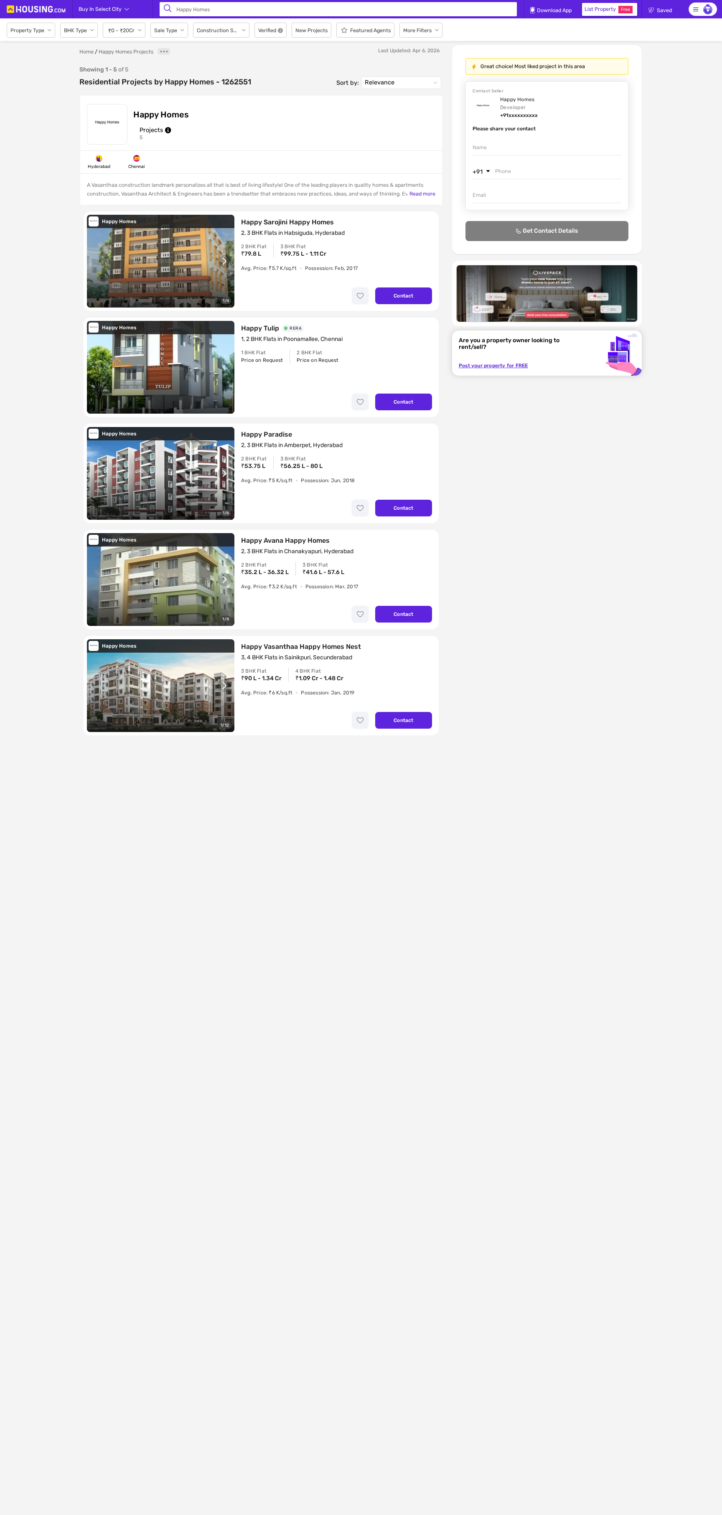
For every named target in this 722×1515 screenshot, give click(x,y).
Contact (403, 296)
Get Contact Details (550, 230)
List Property (607, 9)
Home (86, 51)
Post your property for (493, 366)
